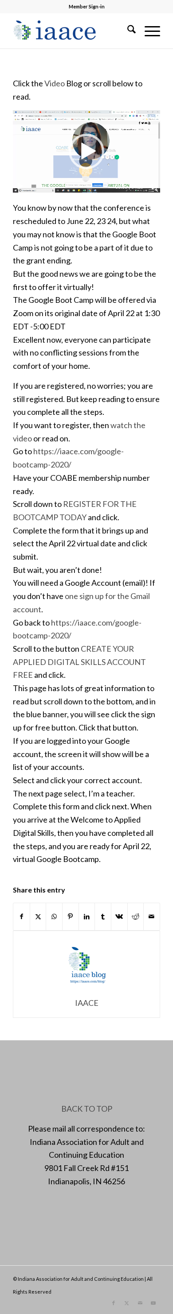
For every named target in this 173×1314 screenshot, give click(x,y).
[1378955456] (71, 30)
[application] (86, 151)
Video (54, 83)
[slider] (69, 186)
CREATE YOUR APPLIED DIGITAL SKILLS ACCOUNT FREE (79, 662)
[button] (86, 151)
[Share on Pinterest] (71, 916)
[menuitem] (127, 30)
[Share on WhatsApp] (54, 916)
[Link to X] (127, 1303)
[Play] (20, 186)
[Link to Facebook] (113, 1303)
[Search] (127, 30)
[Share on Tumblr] (103, 916)
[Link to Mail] (140, 1303)
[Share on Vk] (119, 916)
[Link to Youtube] (153, 1303)
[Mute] (153, 186)
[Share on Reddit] (136, 916)
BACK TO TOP (86, 1108)
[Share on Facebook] (21, 916)
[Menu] (148, 30)
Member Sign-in (87, 6)
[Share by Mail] (152, 916)
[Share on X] (38, 916)
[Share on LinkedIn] (87, 916)
